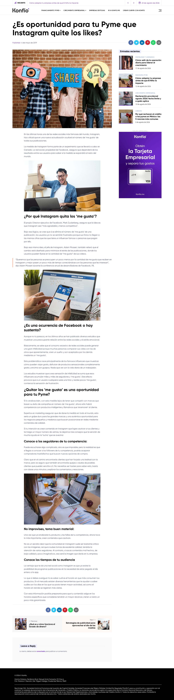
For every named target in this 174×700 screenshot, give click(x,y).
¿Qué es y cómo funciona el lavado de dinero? (42, 625)
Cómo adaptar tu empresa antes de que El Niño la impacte (148, 80)
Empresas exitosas (97, 10)
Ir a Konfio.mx (114, 10)
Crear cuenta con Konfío (134, 10)
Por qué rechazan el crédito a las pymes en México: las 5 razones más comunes (148, 116)
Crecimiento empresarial (74, 10)
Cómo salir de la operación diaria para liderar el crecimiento (148, 62)
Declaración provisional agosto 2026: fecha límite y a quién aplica (56, 3)
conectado (41, 651)
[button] (128, 3)
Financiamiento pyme (50, 10)
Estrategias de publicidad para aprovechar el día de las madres (80, 625)
